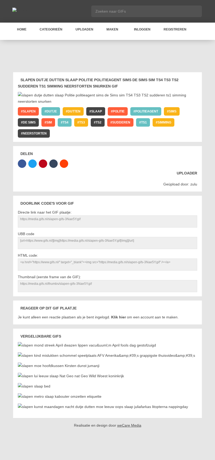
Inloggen (142, 29)
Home (21, 29)
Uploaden (84, 29)
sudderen (121, 122)
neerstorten (35, 133)
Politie (119, 111)
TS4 (65, 122)
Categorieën (51, 29)
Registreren (175, 29)
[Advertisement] (108, 57)
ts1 (144, 122)
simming (164, 122)
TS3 (82, 122)
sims (172, 111)
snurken (65, 133)
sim (49, 122)
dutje (51, 111)
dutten (74, 111)
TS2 (98, 122)
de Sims (29, 122)
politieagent (146, 111)
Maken (112, 29)
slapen (29, 111)
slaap (96, 111)
